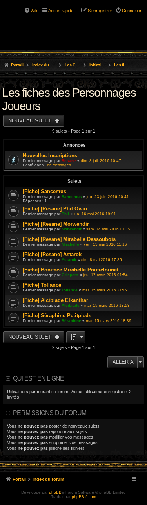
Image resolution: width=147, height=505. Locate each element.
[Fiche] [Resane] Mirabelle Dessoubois (69, 239)
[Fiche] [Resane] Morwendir (56, 224)
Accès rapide (60, 10)
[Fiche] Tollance (42, 285)
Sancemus (72, 196)
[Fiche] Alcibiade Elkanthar (55, 300)
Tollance (70, 290)
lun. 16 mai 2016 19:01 (95, 214)
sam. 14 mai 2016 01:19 (108, 229)
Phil (65, 214)
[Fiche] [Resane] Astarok (52, 254)
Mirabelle (70, 244)
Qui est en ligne (38, 378)
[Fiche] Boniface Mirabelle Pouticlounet (70, 270)
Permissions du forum (49, 413)
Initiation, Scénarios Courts (97, 65)
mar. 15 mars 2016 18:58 (107, 305)
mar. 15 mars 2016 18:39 (108, 320)
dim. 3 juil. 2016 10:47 (101, 160)
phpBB (55, 492)
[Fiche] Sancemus (44, 191)
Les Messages (58, 165)
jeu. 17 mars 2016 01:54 (105, 275)
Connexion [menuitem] (132, 10)
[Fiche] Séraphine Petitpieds (57, 315)
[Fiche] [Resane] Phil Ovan (55, 209)
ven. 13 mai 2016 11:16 (105, 244)
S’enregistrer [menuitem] (100, 10)
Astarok (69, 259)
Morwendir (72, 229)
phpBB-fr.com (84, 496)
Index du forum (44, 65)
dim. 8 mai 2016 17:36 (101, 259)
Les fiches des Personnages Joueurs (122, 65)
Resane (69, 160)
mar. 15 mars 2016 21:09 (105, 290)
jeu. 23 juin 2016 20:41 (108, 196)
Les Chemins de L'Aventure (73, 65)
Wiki (34, 10)
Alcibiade (71, 305)
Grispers (70, 275)
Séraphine (71, 320)
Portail (17, 65)
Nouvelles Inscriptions (50, 155)
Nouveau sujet (30, 121)
